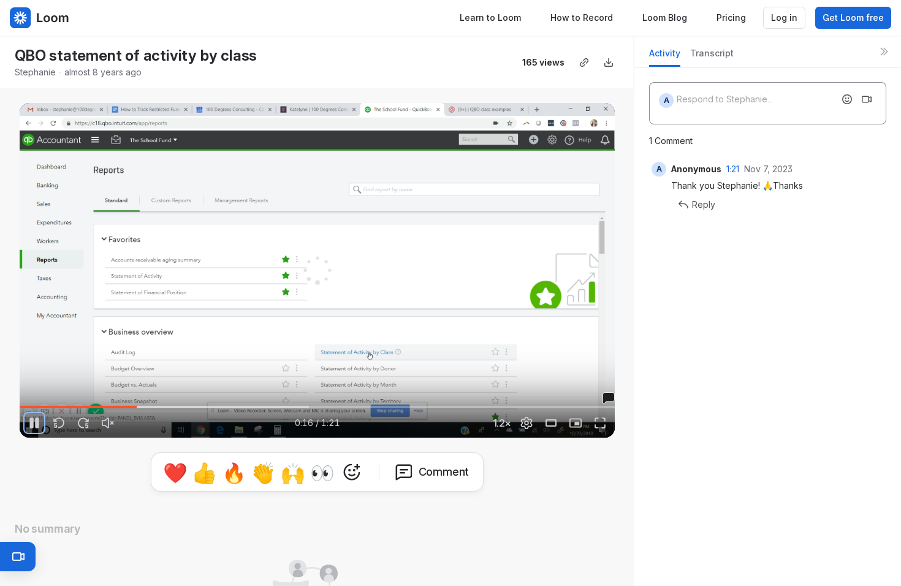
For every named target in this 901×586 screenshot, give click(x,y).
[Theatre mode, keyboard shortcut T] (551, 423)
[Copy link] (584, 62)
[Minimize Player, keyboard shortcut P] (575, 423)
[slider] (317, 407)
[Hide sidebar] (883, 51)
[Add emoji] (847, 99)
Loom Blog (664, 17)
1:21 (732, 169)
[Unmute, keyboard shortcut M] (108, 423)
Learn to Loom (490, 17)
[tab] (664, 57)
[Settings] (526, 423)
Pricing (731, 17)
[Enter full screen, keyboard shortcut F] (600, 423)
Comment (444, 471)
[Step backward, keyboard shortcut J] (59, 423)
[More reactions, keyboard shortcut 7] (352, 472)
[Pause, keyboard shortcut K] (34, 423)
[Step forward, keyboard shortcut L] (83, 423)
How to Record (581, 17)
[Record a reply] (866, 99)
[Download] (608, 62)
